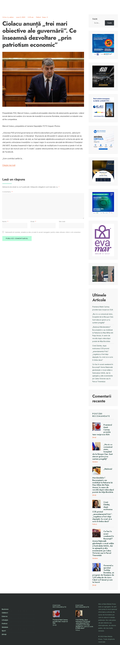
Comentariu (7, 192)
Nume (5, 221)
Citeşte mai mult (8, 165)
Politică (38, 17)
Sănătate (95, 462)
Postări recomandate (101, 414)
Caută (94, 19)
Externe (5, 616)
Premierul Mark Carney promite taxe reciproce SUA (60, 621)
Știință (94, 437)
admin (11, 17)
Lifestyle (5, 620)
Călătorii (5, 613)
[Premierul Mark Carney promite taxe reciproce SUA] (96, 426)
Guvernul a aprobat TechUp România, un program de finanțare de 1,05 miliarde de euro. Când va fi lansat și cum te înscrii (103, 574)
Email (33, 221)
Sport (4, 631)
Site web (62, 221)
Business (5, 609)
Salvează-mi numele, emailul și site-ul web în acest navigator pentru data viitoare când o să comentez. (43, 232)
